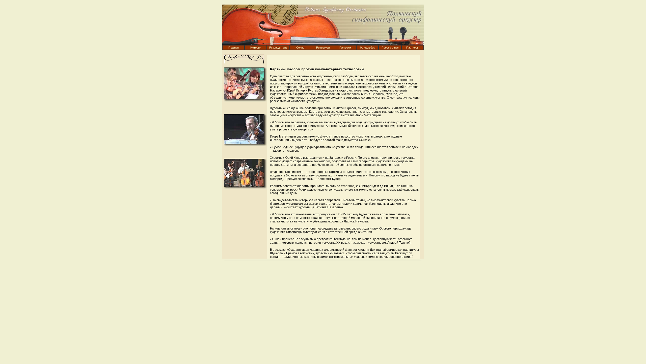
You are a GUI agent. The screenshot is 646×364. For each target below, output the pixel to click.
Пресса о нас (390, 47)
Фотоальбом (367, 47)
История (255, 47)
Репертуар (323, 47)
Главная (233, 47)
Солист (301, 47)
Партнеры (412, 47)
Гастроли (345, 47)
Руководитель (278, 47)
